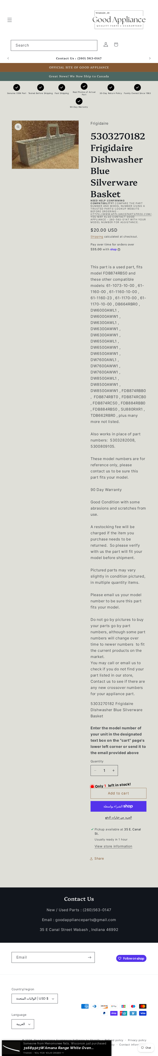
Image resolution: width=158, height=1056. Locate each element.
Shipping (97, 236)
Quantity (97, 761)
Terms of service (78, 1044)
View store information (113, 846)
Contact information (132, 1044)
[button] (10, 20)
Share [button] (99, 858)
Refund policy (114, 1040)
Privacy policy (137, 1040)
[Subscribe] (89, 957)
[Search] (92, 45)
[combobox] (54, 45)
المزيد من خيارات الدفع (118, 817)
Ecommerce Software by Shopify (78, 1040)
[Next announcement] (150, 58)
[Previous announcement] (8, 58)
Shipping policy (104, 1044)
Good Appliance (44, 1040)
